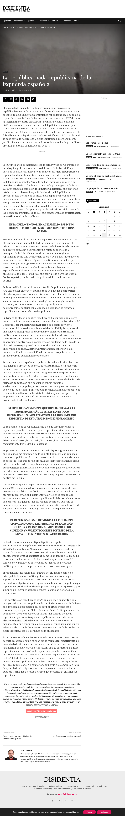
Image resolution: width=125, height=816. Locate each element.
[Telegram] (33, 99)
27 (104, 235)
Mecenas (67, 21)
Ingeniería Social (91, 168)
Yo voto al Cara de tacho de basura (104, 176)
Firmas (76, 21)
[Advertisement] (77, 9)
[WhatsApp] (16, 99)
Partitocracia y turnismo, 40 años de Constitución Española (17, 737)
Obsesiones (18, 21)
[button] (119, 21)
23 (119, 230)
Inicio (4, 27)
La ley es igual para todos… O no (103, 154)
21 (109, 230)
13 (104, 226)
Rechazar (104, 812)
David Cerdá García (101, 146)
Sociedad (43, 21)
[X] (10, 99)
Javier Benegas (104, 168)
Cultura (55, 21)
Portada (7, 21)
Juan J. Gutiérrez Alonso (101, 157)
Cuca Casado (98, 191)
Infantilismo (90, 179)
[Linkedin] (22, 99)
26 (100, 235)
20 (104, 230)
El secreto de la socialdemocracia (103, 165)
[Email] (27, 99)
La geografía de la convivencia (102, 188)
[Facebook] (5, 99)
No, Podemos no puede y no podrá (67, 736)
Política (31, 21)
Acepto (89, 812)
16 (119, 226)
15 (114, 226)
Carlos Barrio (11, 90)
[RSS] (59, 800)
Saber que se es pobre (97, 142)
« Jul (87, 243)
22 (114, 230)
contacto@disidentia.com (68, 794)
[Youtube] (72, 800)
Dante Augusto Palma (103, 179)
